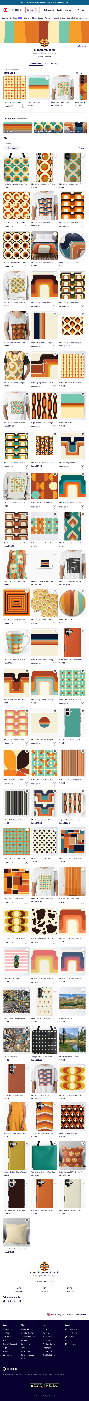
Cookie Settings (49, 1355)
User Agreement (8, 1374)
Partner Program (28, 1336)
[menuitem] (5, 18)
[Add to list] (23, 78)
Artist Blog (25, 1351)
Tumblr (71, 1340)
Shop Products (35, 63)
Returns (46, 1333)
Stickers (27, 18)
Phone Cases (37, 18)
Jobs (23, 1348)
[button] (44, 2)
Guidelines (47, 1340)
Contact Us (47, 1351)
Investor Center (27, 1333)
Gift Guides (7, 1329)
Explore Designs (52, 63)
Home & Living (59, 18)
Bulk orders (7, 1355)
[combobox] (33, 10)
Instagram (72, 1329)
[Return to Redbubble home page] (13, 10)
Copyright (47, 1348)
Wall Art (48, 18)
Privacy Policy (21, 1374)
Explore (5, 18)
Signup (5, 1351)
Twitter (71, 1337)
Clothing (15, 18)
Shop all (79, 73)
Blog (4, 1340)
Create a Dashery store (28, 1356)
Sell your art (26, 1344)
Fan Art (6, 1333)
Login (5, 1348)
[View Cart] (83, 10)
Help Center (48, 1336)
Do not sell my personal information (40, 1374)
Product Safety (49, 1344)
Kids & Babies (72, 18)
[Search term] (36, 10)
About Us (25, 1329)
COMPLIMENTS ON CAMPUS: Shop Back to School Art (44, 2)
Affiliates (24, 1340)
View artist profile (44, 56)
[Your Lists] (77, 10)
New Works (7, 1336)
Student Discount (10, 1344)
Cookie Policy (59, 1374)
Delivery (46, 1329)
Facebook (72, 1333)
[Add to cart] (22, 106)
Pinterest (72, 1344)
